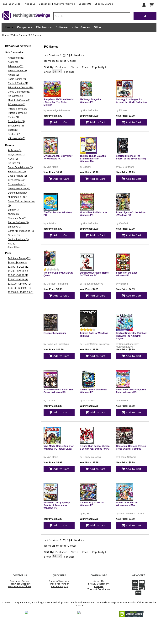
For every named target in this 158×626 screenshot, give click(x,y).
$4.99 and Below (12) (19, 258)
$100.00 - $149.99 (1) (19, 283)
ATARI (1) (13, 159)
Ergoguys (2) (14, 226)
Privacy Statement (98, 583)
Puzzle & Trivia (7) (17, 108)
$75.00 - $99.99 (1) (18, 279)
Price (85, 67)
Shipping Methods (59, 581)
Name (74, 67)
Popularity (98, 67)
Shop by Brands (104, 4)
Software (62, 27)
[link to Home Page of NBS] (26, 20)
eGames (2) (14, 214)
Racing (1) (13, 117)
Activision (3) (14, 150)
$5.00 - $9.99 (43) (17, 262)
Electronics (44, 27)
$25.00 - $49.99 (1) (18, 275)
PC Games (35, 35)
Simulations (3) (16, 125)
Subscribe (45, 4)
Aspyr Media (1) (16, 154)
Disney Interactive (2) (19, 188)
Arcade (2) (13, 74)
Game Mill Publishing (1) (21, 231)
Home (9, 27)
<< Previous (52, 55)
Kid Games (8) (15, 96)
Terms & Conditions (98, 589)
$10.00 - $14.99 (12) (18, 266)
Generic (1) (14, 235)
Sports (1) (13, 130)
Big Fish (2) (14, 163)
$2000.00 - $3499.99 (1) (20, 292)
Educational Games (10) (20, 87)
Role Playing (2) (16, 121)
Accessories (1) (16, 57)
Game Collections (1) (19, 91)
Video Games (81, 27)
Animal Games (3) (17, 70)
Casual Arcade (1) (17, 175)
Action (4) (13, 62)
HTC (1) (12, 243)
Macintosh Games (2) (19, 100)
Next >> (79, 55)
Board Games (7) (17, 79)
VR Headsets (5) (16, 138)
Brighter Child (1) (17, 171)
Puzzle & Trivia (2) (17, 113)
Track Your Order (11, 4)
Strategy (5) (14, 134)
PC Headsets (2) (16, 104)
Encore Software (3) (18, 222)
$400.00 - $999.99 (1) (19, 288)
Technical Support (19, 583)
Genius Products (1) (18, 239)
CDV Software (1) (17, 180)
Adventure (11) (15, 66)
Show (47, 71)
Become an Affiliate (19, 586)
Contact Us (84, 4)
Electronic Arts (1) (17, 218)
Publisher (61, 67)
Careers (98, 586)
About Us (30, 4)
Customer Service (64, 4)
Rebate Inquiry (59, 586)
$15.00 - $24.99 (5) (18, 271)
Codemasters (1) (16, 184)
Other (97, 27)
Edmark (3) (13, 209)
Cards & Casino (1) (18, 83)
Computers (24, 27)
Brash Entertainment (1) (20, 167)
